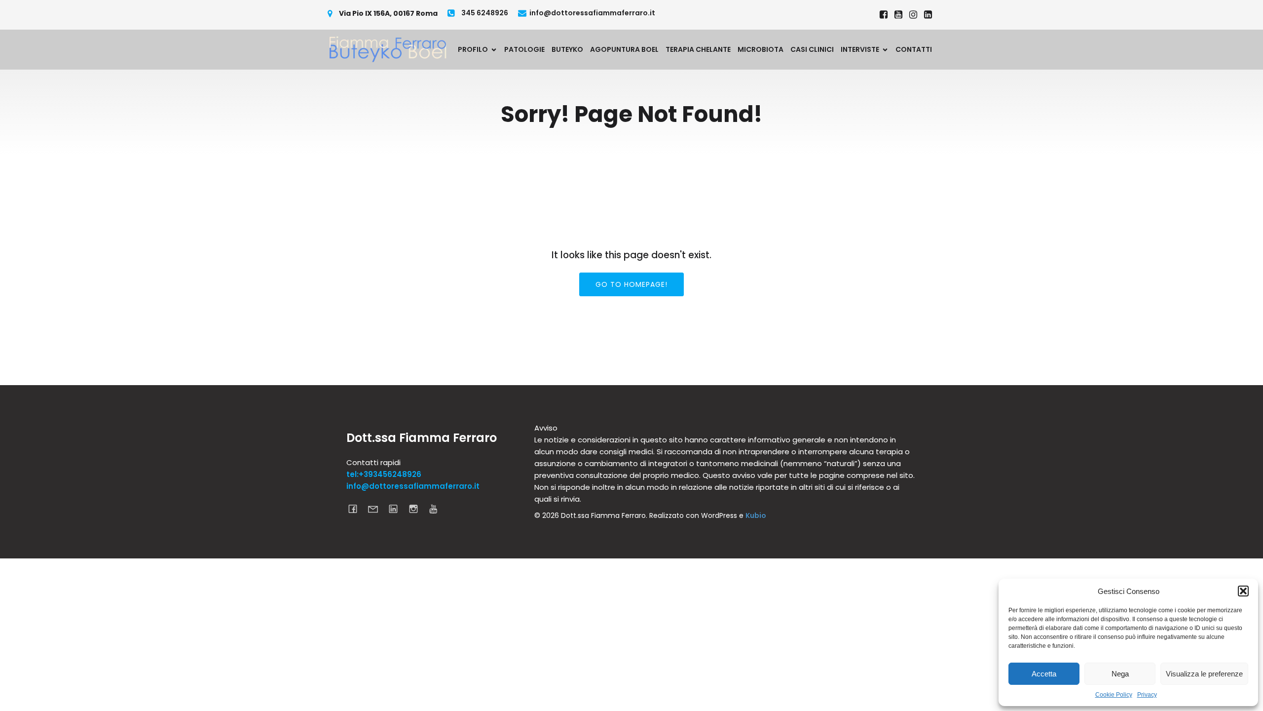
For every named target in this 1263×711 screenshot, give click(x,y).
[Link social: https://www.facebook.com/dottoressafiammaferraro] (883, 14)
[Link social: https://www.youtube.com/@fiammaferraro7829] (898, 14)
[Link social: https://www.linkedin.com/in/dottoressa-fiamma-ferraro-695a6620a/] (928, 14)
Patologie (524, 49)
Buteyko (567, 49)
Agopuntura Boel (624, 49)
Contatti (913, 49)
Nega (1120, 674)
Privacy (1147, 694)
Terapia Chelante (698, 49)
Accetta (1044, 674)
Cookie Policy (1113, 694)
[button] (1243, 591)
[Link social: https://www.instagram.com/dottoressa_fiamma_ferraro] (913, 14)
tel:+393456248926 (383, 474)
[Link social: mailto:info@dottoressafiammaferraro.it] (377, 508)
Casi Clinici (812, 49)
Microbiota (760, 49)
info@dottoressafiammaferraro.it (413, 486)
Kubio (755, 515)
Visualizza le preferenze (1204, 674)
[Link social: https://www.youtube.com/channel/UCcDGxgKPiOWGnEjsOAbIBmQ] (437, 508)
